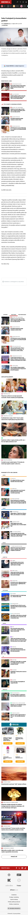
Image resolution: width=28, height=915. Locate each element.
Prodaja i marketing (14, 897)
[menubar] (23, 2)
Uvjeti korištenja (14, 899)
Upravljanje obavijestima (14, 908)
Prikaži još (14, 856)
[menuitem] (23, 2)
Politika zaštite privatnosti (14, 901)
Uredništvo (14, 894)
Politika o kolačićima (14, 904)
